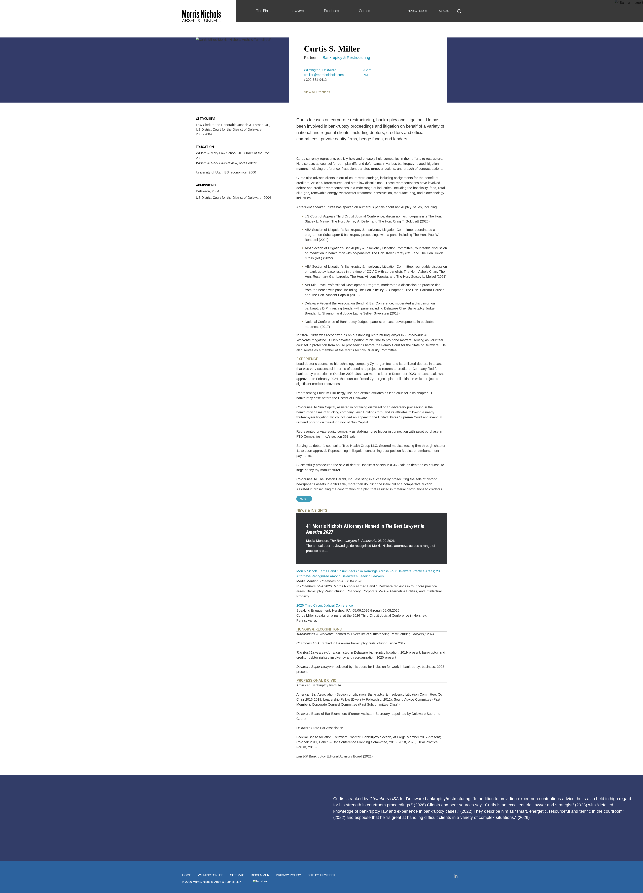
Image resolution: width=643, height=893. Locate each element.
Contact (444, 10)
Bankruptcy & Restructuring (346, 57)
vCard (367, 70)
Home (186, 875)
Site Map (237, 875)
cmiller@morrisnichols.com (324, 75)
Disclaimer (260, 875)
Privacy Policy (288, 875)
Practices (331, 11)
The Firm (263, 11)
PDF (366, 75)
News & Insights (417, 10)
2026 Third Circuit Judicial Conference (324, 605)
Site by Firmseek (321, 875)
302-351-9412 (316, 79)
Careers (365, 11)
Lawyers (297, 11)
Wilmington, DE (210, 875)
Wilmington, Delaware (320, 70)
